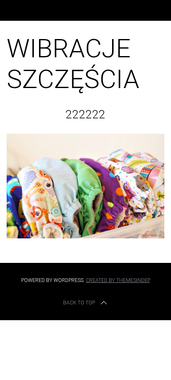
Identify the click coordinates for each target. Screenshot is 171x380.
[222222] (85, 235)
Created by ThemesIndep (118, 280)
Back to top (79, 303)
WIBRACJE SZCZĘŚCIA (73, 63)
